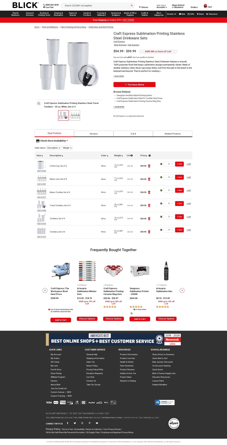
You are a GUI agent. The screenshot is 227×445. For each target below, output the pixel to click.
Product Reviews (127, 369)
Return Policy (92, 366)
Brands (170, 14)
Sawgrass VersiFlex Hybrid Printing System (134, 95)
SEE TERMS (128, 20)
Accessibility (79, 429)
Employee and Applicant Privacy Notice (117, 432)
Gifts (192, 14)
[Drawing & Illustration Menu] (58, 17)
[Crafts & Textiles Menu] (144, 17)
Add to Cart (60, 320)
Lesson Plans (158, 381)
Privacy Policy (53, 429)
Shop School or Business (163, 354)
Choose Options (87, 318)
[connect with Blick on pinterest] (89, 424)
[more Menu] (159, 17)
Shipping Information (95, 358)
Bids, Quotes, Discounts (162, 362)
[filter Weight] (67, 148)
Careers (54, 381)
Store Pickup (56, 373)
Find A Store (56, 369)
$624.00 (133, 298)
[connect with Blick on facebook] (67, 424)
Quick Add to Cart (159, 358)
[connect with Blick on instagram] (82, 424)
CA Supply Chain (93, 432)
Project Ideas (125, 377)
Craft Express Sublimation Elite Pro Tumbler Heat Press (139, 98)
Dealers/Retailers (159, 384)
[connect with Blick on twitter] (75, 424)
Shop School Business (178, 6)
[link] (48, 7)
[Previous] (45, 290)
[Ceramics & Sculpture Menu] (115, 17)
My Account (56, 354)
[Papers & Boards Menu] (73, 17)
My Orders (55, 358)
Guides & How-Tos (128, 373)
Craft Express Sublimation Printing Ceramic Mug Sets (139, 101)
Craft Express (119, 42)
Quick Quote (157, 369)
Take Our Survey (93, 384)
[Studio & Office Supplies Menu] (130, 17)
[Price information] (149, 166)
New (183, 14)
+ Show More (118, 107)
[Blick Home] (26, 5)
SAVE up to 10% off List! (87, 302)
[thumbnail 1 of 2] (63, 115)
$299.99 (54, 298)
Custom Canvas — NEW (61, 392)
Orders (194, 7)
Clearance (213, 14)
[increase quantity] (172, 164)
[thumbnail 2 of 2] (75, 115)
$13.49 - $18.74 (84, 298)
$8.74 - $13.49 (163, 298)
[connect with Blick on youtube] (97, 424)
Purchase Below (136, 84)
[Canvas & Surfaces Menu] (29, 17)
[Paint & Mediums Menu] (15, 17)
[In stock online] (161, 164)
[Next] (182, 290)
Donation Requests (94, 373)
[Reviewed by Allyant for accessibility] (174, 424)
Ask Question (133, 45)
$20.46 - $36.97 (111, 298)
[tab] (54, 133)
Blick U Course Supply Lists (164, 373)
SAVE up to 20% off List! (113, 302)
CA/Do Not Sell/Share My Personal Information (65, 432)
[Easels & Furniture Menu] (87, 17)
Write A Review (120, 45)
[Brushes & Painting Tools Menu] (44, 17)
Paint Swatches (126, 366)
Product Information (129, 354)
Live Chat (90, 377)
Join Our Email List (59, 388)
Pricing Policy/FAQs (94, 369)
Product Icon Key (127, 358)
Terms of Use (67, 429)
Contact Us (91, 381)
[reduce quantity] (166, 164)
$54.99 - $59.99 (124, 51)
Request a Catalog (128, 381)
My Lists (54, 366)
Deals (201, 14)
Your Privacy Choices (112, 429)
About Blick (55, 384)
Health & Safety (126, 362)
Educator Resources (161, 377)
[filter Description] (53, 148)
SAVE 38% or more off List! (158, 51)
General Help (91, 354)
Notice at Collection (94, 429)
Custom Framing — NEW (61, 396)
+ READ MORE (118, 76)
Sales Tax (90, 362)
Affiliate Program (58, 377)
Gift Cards (55, 362)
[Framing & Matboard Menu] (101, 17)
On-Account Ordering (161, 366)
